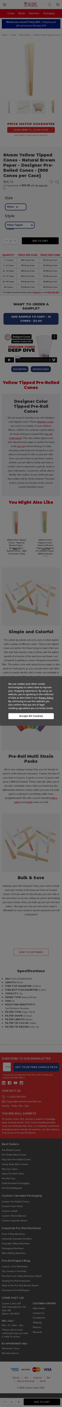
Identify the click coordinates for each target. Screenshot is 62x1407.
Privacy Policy (46, 697)
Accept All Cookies (31, 716)
